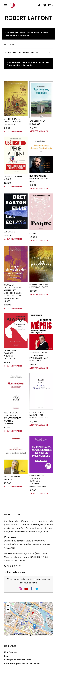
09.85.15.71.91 (13, 566)
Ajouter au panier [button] (13, 132)
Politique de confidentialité (17, 659)
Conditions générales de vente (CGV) (22, 663)
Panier (7, 656)
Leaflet (12, 635)
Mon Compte (10, 652)
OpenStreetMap (24, 635)
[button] (34, 626)
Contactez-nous (16, 572)
